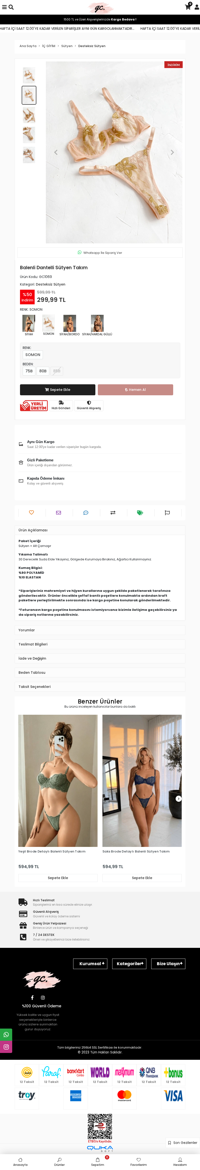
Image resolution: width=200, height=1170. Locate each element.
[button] (56, 152)
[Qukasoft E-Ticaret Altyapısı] (100, 1149)
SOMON (32, 354)
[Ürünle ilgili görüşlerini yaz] (86, 512)
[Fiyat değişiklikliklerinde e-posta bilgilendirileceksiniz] (141, 512)
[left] (21, 798)
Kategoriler (129, 964)
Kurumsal (90, 964)
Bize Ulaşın (168, 964)
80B (43, 371)
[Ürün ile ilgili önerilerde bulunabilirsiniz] (168, 512)
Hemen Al (137, 389)
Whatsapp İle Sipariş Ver (102, 252)
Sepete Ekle (60, 389)
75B (29, 371)
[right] (179, 798)
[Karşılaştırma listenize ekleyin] (113, 512)
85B (56, 371)
